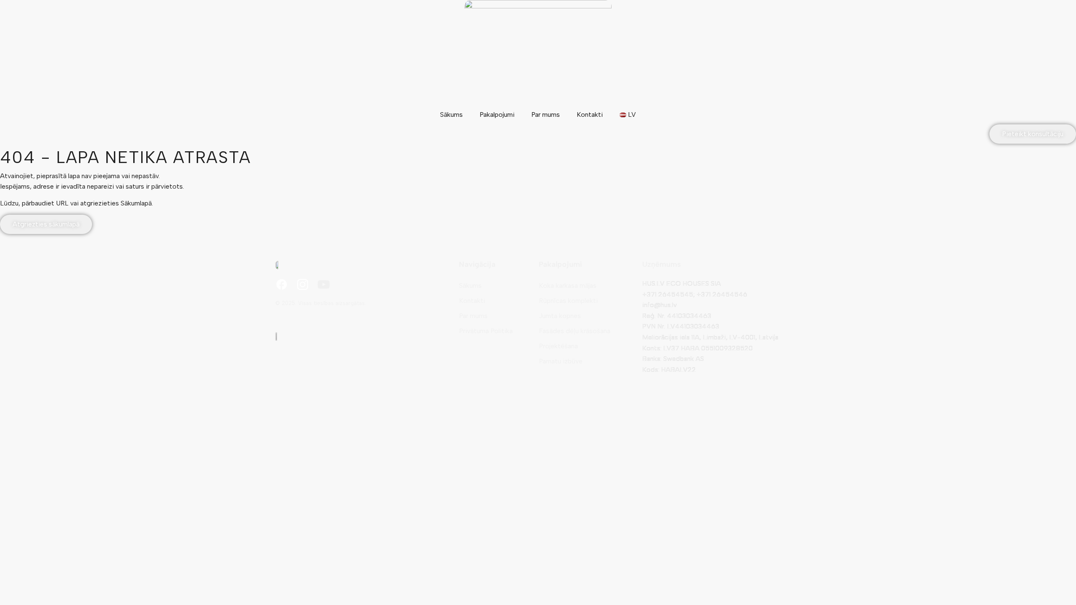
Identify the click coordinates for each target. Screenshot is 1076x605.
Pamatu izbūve (561, 361)
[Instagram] (302, 284)
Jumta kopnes (560, 316)
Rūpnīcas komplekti (568, 301)
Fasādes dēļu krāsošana (574, 331)
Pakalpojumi (497, 114)
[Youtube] (323, 284)
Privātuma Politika (486, 331)
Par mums (545, 114)
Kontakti (590, 114)
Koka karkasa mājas (567, 285)
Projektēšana (558, 346)
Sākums (451, 114)
